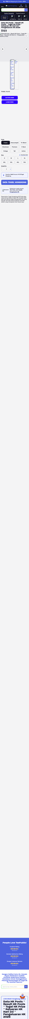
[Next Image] (26, 49)
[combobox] (13, 9)
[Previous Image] (3, 49)
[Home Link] (11, 6)
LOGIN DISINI (9, 102)
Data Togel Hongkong (14, 182)
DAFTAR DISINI (9, 97)
